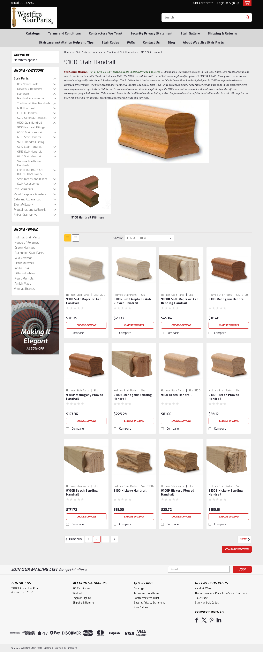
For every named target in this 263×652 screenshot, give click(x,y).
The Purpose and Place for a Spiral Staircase (221, 593)
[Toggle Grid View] (67, 237)
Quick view (86, 288)
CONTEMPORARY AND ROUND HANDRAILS (30, 172)
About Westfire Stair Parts (203, 42)
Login (220, 3)
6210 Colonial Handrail (31, 118)
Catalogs (33, 33)
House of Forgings (27, 243)
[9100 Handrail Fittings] (87, 191)
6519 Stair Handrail (29, 151)
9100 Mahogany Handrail (227, 299)
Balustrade (201, 598)
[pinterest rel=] (211, 620)
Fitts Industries (25, 273)
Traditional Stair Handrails (34, 103)
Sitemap (48, 648)
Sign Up (234, 3)
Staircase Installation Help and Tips (66, 42)
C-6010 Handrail (27, 113)
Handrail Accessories (31, 98)
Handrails (23, 93)
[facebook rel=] (196, 620)
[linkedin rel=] (218, 620)
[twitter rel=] (204, 620)
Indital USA (22, 268)
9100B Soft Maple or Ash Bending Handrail (179, 301)
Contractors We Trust (105, 33)
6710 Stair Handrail (29, 146)
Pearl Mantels (24, 279)
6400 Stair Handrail (30, 132)
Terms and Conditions (64, 33)
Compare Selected (236, 549)
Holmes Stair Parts (27, 237)
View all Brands (24, 289)
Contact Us (151, 42)
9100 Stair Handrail (29, 122)
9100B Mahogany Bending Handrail (133, 397)
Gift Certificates (81, 588)
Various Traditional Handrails (29, 163)
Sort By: (118, 238)
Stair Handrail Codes (207, 602)
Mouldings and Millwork (30, 210)
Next (243, 539)
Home (67, 52)
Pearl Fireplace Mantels (30, 194)
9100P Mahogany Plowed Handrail (84, 397)
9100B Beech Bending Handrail (82, 493)
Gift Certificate (203, 3)
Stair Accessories (28, 183)
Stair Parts (21, 78)
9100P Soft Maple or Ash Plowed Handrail (132, 301)
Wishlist (77, 593)
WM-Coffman (23, 258)
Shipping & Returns (222, 33)
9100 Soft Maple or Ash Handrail (84, 301)
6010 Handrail (26, 108)
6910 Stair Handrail (29, 137)
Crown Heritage (25, 248)
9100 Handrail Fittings (31, 127)
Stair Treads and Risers (32, 179)
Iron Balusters (23, 189)
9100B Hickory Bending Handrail (226, 493)
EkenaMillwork (23, 205)
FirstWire (71, 648)
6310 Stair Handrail (29, 156)
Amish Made (23, 284)
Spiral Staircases (25, 215)
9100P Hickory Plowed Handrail (177, 493)
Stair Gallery (190, 33)
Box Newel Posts (27, 84)
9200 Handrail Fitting (30, 142)
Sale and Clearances (27, 199)
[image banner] (35, 327)
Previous (75, 539)
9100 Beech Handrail (176, 395)
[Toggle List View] (75, 237)
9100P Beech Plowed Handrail (224, 397)
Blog (171, 42)
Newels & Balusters (29, 89)
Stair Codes (110, 42)
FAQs (131, 42)
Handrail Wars (203, 588)
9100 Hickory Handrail (130, 491)
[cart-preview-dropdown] (246, 3)
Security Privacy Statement (151, 33)
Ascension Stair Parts (29, 253)
